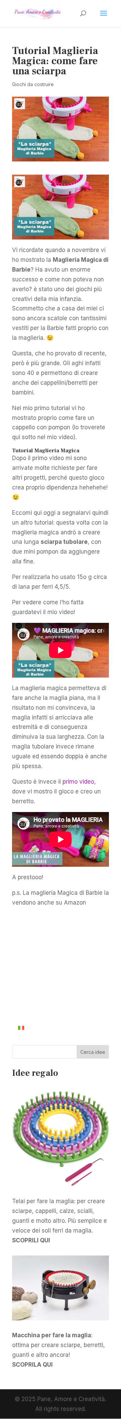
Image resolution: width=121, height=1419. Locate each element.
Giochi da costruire (33, 84)
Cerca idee (92, 1052)
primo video (78, 781)
